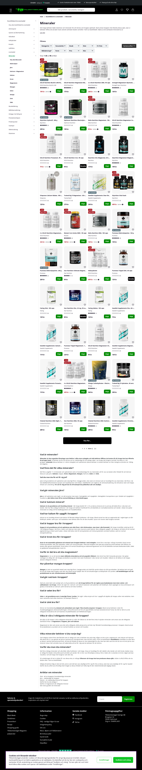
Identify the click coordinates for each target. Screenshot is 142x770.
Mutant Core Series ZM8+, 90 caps (75, 233)
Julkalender (11, 734)
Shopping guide (13, 728)
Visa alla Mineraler (16, 60)
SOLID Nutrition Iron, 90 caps (74, 158)
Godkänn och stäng (123, 760)
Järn (11, 67)
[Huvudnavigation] (10, 10)
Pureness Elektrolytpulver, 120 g (123, 233)
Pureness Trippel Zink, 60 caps (122, 271)
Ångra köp (43, 715)
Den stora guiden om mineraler (50, 686)
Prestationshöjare (14, 118)
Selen (11, 91)
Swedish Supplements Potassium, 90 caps (54, 383)
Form (57, 51)
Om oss (42, 728)
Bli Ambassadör (45, 734)
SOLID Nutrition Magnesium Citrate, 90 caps (102, 346)
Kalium (12, 75)
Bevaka (83, 166)
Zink (11, 98)
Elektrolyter (13, 63)
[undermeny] (35, 29)
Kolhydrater (12, 40)
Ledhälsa (11, 48)
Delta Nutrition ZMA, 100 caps (98, 233)
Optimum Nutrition (69, 123)
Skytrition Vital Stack (119, 195)
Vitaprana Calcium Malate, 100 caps (52, 195)
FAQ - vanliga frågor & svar (49, 721)
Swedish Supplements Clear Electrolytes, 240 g (103, 195)
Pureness (114, 235)
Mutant (66, 235)
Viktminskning (13, 129)
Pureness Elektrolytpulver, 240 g (51, 271)
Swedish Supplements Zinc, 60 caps (124, 308)
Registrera (128, 699)
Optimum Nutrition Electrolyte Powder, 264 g (79, 120)
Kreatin (11, 44)
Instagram (78, 719)
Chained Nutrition (45, 423)
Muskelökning (13, 106)
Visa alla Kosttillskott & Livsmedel (19, 25)
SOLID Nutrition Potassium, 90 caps (52, 158)
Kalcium (55, 474)
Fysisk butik (44, 737)
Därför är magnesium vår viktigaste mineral (54, 684)
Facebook (78, 715)
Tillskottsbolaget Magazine (17, 731)
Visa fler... (87, 441)
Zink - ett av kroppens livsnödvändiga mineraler (55, 676)
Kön (84, 51)
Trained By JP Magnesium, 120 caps (75, 195)
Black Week (11, 715)
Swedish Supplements (94, 198)
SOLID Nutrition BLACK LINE (48, 85)
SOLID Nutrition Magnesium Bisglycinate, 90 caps (80, 83)
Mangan (12, 87)
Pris (70, 51)
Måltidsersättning (14, 110)
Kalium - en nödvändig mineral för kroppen (54, 680)
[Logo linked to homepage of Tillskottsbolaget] (29, 10)
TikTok (77, 722)
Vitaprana (43, 198)
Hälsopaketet (92, 271)
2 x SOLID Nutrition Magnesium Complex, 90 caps (56, 233)
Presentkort (11, 721)
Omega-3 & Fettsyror (15, 114)
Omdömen (11, 718)
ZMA (11, 102)
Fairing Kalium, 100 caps (96, 308)
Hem (41, 17)
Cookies (43, 718)
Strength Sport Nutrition (119, 85)
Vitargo (90, 386)
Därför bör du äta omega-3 (48, 682)
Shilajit (12, 94)
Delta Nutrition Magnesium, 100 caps (100, 120)
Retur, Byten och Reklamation (51, 731)
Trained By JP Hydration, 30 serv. (123, 383)
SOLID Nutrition (68, 85)
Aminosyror (12, 29)
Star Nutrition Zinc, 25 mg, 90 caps (75, 308)
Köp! (59, 91)
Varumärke (59, 46)
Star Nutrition (68, 273)
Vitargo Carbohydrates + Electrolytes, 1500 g (103, 383)
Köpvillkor (43, 743)
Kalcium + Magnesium (17, 71)
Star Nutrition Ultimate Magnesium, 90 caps (78, 271)
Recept (9, 725)
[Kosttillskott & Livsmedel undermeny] (35, 21)
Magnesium (13, 83)
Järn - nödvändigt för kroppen (49, 678)
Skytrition (43, 123)
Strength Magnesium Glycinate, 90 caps (125, 83)
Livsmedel (12, 52)
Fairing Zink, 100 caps (47, 308)
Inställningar (104, 760)
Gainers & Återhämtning (16, 33)
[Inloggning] (117, 10)
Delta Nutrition (92, 123)
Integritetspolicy (46, 725)
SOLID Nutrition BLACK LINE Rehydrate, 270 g (55, 83)
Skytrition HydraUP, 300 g (48, 120)
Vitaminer (12, 133)
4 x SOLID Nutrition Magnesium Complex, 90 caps (80, 383)
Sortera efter (128, 46)
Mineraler (68, 17)
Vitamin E (74, 598)
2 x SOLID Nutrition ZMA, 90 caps (99, 83)
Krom (11, 79)
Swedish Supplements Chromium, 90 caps (126, 421)
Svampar (11, 126)
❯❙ (95, 448)
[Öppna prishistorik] (50, 92)
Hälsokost (12, 36)
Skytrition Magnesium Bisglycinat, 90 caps (126, 158)
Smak (71, 46)
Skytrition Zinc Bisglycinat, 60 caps (99, 158)
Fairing (42, 311)
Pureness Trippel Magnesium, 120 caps (77, 346)
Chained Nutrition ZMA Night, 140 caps (53, 421)
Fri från (99, 46)
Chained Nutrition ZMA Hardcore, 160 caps (102, 421)
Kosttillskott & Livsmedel (54, 17)
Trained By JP (67, 198)
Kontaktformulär (46, 740)
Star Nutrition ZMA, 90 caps (73, 421)
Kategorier (45, 46)
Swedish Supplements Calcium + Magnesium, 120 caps (58, 346)
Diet (84, 46)
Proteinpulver (13, 122)
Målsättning (46, 51)
